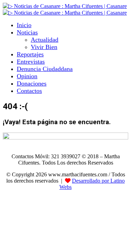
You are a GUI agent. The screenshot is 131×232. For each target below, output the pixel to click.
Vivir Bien (44, 46)
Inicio (24, 25)
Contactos (29, 90)
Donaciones (31, 83)
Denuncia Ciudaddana (45, 68)
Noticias (27, 32)
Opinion (27, 76)
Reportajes (30, 54)
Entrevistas (31, 61)
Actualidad (44, 39)
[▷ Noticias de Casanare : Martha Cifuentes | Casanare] (65, 6)
